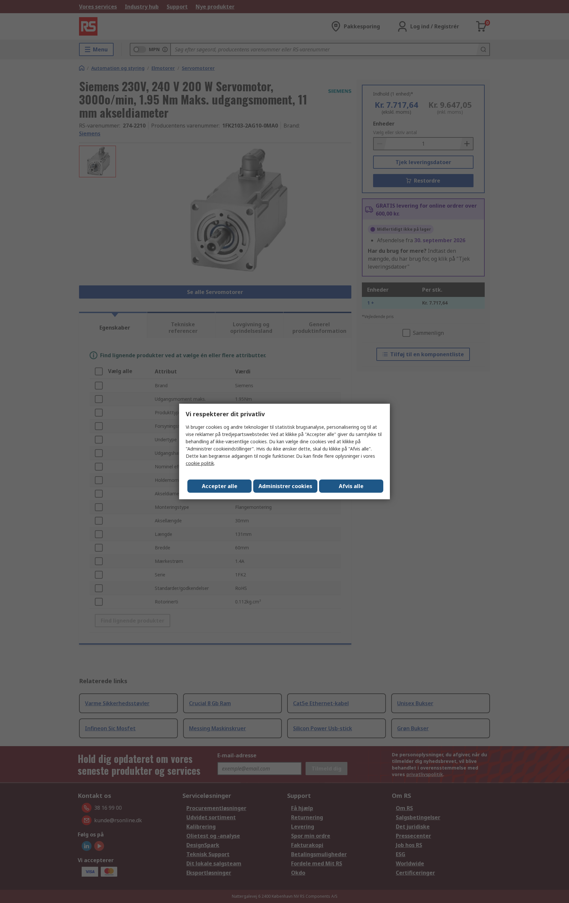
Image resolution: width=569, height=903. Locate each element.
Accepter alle (219, 486)
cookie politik (200, 463)
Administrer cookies (285, 486)
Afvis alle (351, 486)
